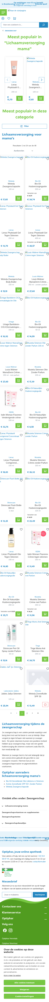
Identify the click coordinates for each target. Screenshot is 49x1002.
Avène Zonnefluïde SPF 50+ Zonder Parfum (24, 784)
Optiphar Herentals (9, 938)
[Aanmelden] (3, 18)
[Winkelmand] (14, 18)
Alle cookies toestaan (24, 982)
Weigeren (24, 989)
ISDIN (11, 412)
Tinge (38, 646)
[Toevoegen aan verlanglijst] (21, 159)
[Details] (45, 704)
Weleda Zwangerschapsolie (17, 787)
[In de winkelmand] (18, 198)
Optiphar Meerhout (9, 943)
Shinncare (11, 503)
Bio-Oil (37, 181)
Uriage (11, 322)
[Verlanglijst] (9, 18)
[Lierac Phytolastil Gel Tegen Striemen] (14, 68)
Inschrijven (40, 894)
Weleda (36, 82)
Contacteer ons (11, 906)
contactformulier (39, 862)
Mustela (38, 367)
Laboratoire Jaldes (11, 691)
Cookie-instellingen (24, 996)
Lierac (14, 82)
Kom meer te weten (12, 975)
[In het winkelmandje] (19, 98)
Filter (26, 126)
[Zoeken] (43, 25)
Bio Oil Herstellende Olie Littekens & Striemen (25, 781)
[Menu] (3, 12)
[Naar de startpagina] (28, 12)
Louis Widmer (37, 276)
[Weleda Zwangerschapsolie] (35, 68)
